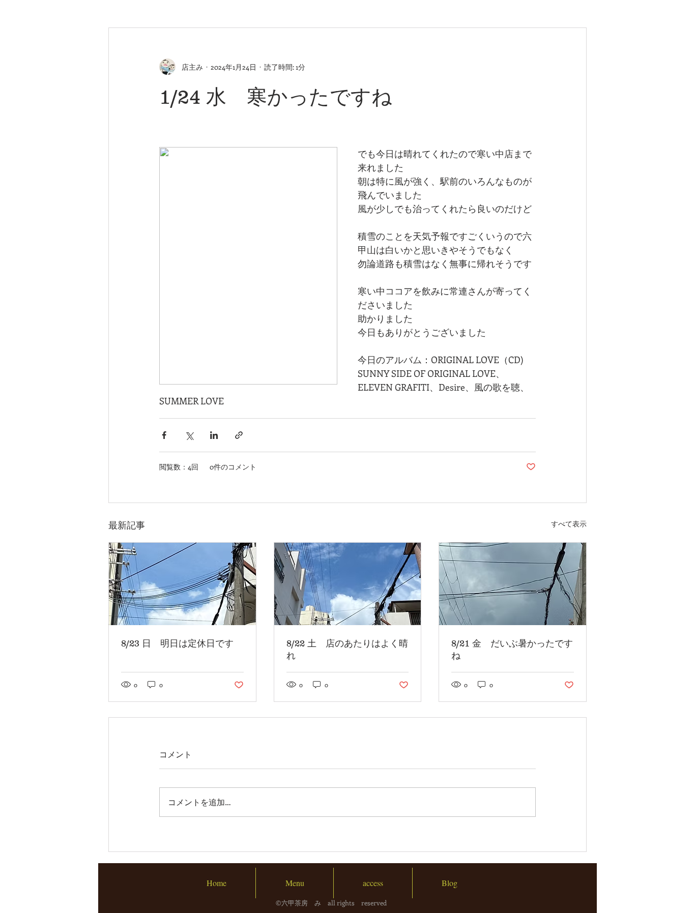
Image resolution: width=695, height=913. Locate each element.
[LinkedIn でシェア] (214, 435)
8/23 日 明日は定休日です (177, 643)
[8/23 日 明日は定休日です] (182, 584)
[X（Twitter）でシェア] (189, 435)
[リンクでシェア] (239, 435)
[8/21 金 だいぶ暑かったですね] (512, 584)
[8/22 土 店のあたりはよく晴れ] (347, 584)
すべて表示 (569, 523)
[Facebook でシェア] (164, 435)
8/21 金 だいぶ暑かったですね (512, 649)
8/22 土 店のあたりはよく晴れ (347, 649)
